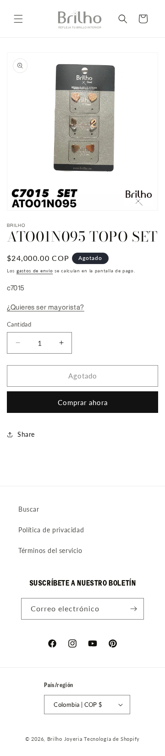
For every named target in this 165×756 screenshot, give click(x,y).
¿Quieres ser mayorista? (45, 307)
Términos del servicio (50, 550)
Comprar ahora (83, 402)
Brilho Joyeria (64, 739)
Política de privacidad (51, 530)
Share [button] (26, 434)
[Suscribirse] (133, 609)
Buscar (28, 509)
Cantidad (19, 324)
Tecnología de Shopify (112, 739)
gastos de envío (34, 270)
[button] (18, 19)
